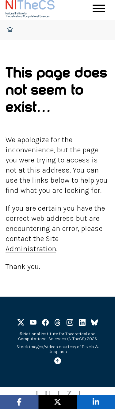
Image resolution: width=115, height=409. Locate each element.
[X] (20, 323)
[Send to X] (57, 402)
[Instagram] (70, 323)
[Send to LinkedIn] (96, 402)
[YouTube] (33, 323)
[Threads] (57, 323)
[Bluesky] (94, 323)
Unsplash (57, 351)
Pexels (88, 346)
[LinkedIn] (82, 323)
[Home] (36, 10)
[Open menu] (99, 8)
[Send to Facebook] (19, 402)
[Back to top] (57, 361)
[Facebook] (45, 323)
